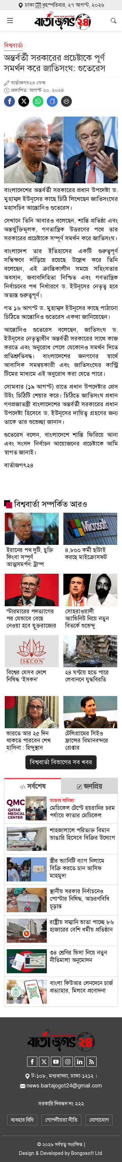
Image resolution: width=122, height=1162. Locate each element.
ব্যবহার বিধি (22, 1120)
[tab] (32, 786)
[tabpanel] (61, 900)
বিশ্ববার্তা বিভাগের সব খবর (61, 762)
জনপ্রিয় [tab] (92, 786)
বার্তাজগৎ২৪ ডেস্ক (28, 83)
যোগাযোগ (99, 1120)
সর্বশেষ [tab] (35, 786)
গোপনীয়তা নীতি (61, 1120)
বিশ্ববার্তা (13, 45)
